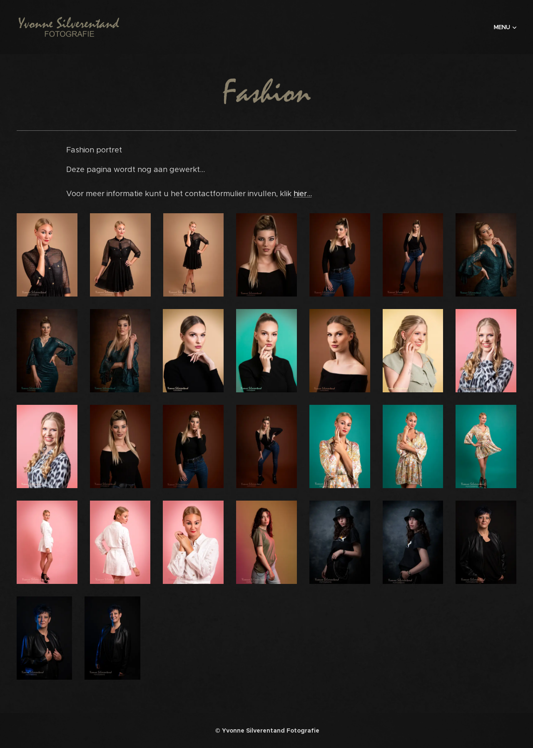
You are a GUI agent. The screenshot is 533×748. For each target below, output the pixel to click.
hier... (303, 193)
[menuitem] (504, 27)
